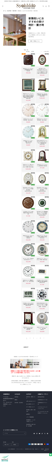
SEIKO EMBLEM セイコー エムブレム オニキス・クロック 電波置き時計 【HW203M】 (42, 142)
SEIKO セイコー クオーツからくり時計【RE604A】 (42, 259)
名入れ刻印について (30, 404)
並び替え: (28, 51)
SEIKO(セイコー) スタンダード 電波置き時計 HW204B (28, 328)
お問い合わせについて (31, 401)
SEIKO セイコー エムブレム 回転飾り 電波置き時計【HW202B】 (42, 95)
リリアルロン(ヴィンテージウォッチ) (42, 407)
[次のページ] (43, 338)
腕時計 (16, 399)
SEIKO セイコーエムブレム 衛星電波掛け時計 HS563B (28, 69)
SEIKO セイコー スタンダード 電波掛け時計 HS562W (28, 237)
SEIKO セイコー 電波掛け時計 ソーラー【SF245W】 (28, 281)
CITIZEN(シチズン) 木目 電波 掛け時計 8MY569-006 (28, 213)
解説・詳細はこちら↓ (35, 41)
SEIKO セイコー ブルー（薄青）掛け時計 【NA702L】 (28, 142)
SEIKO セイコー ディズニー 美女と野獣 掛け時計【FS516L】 (42, 237)
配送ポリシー (46, 450)
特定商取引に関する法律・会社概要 (31, 425)
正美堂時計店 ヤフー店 (42, 399)
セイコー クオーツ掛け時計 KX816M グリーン (28, 259)
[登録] (24, 433)
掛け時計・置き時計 (12, 10)
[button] (2, 6)
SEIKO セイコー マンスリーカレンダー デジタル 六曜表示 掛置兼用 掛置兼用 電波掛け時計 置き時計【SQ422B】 (28, 96)
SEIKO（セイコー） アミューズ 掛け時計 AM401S (42, 328)
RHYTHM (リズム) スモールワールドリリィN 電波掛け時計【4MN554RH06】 (42, 189)
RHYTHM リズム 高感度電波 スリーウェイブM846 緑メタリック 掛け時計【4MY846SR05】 (42, 213)
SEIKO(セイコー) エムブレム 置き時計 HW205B (42, 165)
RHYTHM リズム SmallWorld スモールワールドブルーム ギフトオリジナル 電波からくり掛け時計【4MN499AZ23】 (42, 71)
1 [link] (26, 338)
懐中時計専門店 (41, 396)
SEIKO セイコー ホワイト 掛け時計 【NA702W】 (42, 119)
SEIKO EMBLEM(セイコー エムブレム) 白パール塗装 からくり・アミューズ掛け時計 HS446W (42, 305)
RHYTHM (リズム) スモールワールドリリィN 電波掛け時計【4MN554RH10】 (28, 189)
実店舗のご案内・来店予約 (31, 410)
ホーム (4, 10)
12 (40, 338)
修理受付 (28, 414)
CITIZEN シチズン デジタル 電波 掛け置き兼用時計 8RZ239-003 (28, 304)
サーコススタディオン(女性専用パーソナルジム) (43, 412)
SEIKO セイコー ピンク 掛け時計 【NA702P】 (28, 119)
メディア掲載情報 (30, 417)
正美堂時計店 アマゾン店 (42, 403)
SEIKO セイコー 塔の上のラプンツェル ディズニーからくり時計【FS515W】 (28, 166)
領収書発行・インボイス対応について (31, 420)
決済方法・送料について (31, 397)
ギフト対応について (30, 406)
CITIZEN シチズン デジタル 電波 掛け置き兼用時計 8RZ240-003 (42, 281)
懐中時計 (16, 396)
